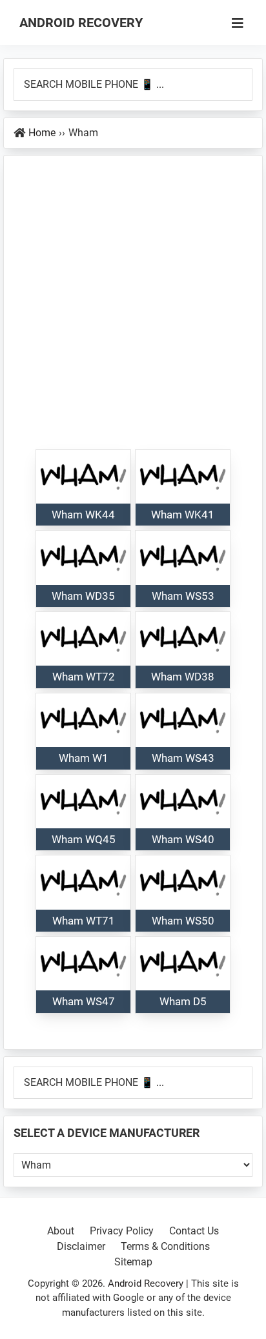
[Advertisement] (133, 309)
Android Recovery (81, 22)
